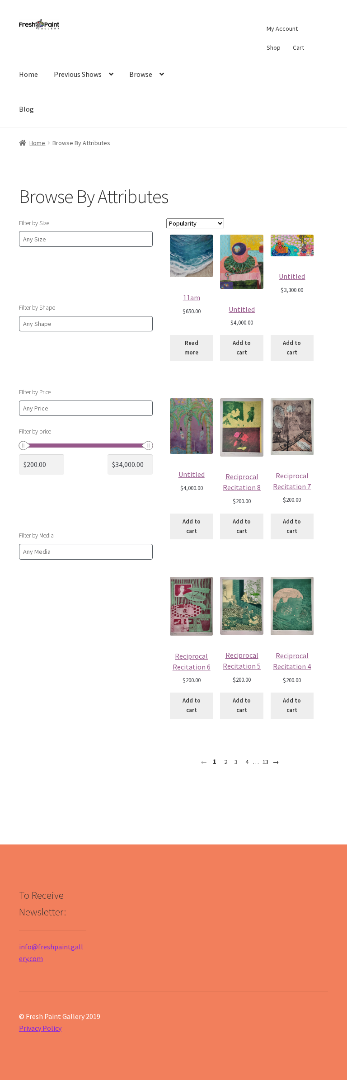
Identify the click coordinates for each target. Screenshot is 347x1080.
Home (28, 74)
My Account (282, 28)
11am (191, 297)
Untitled (242, 309)
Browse (140, 74)
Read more (191, 347)
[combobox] (86, 239)
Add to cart (242, 347)
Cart (298, 47)
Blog (26, 108)
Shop (274, 47)
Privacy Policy (40, 1028)
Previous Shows (78, 74)
